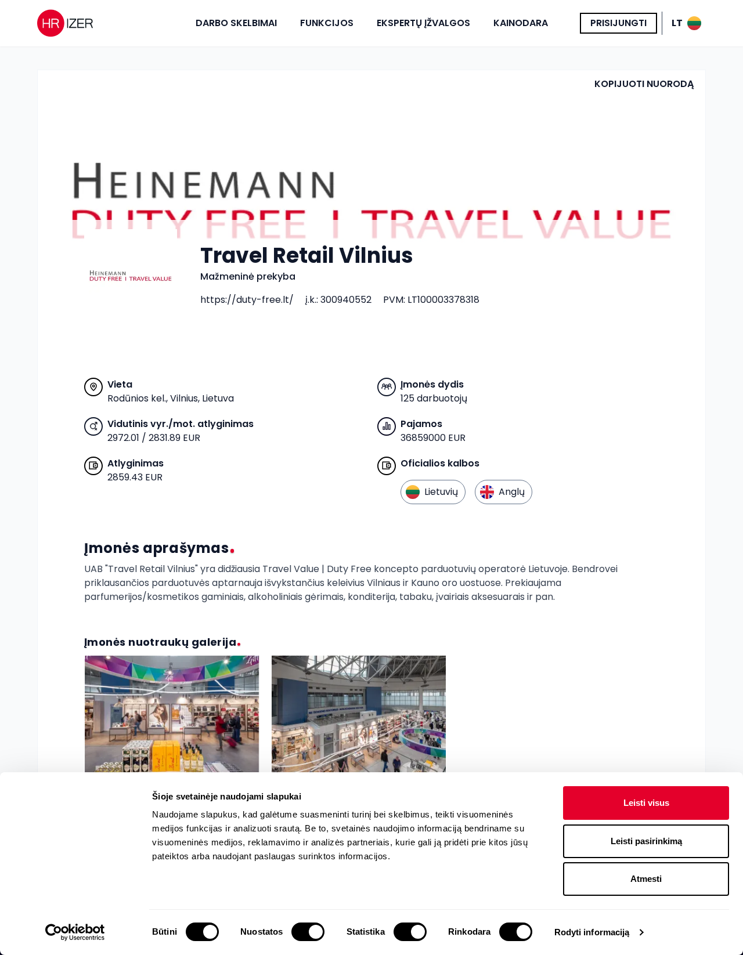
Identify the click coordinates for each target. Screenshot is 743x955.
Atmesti (646, 879)
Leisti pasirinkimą (646, 841)
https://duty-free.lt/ (247, 299)
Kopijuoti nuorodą (644, 84)
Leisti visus (646, 803)
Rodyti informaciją (592, 932)
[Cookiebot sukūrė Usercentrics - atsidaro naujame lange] (75, 932)
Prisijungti (618, 23)
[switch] (307, 932)
